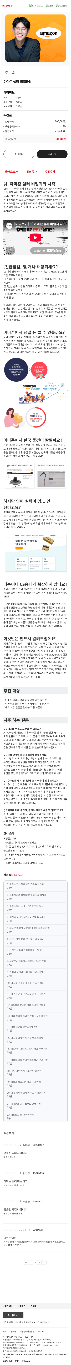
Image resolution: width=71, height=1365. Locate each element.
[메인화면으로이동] (7, 6)
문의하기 (13, 1315)
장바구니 (19, 154)
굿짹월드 (21, 1306)
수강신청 (52, 154)
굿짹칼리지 (7, 1306)
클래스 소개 (11, 172)
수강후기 (50, 172)
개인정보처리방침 (27, 1331)
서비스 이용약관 (9, 1331)
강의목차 (32, 172)
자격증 (33, 1306)
